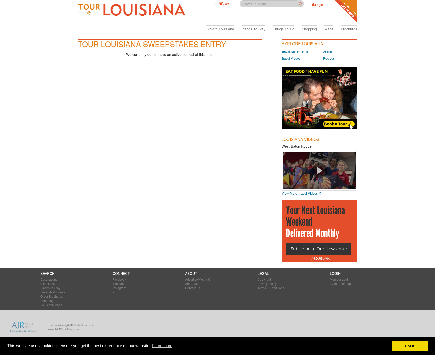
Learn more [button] (162, 346)
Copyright (264, 279)
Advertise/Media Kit (198, 279)
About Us (191, 283)
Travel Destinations (295, 51)
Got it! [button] (410, 346)
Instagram (119, 288)
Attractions (47, 283)
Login (319, 4)
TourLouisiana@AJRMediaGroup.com (71, 325)
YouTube (119, 283)
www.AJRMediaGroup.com (64, 329)
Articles (328, 51)
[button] (220, 29)
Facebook (119, 279)
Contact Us (192, 288)
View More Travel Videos (300, 193)
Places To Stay (50, 288)
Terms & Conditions (271, 288)
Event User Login (341, 283)
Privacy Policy (267, 283)
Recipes (329, 58)
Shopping (47, 300)
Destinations (48, 279)
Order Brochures (51, 296)
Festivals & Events (52, 292)
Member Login (340, 279)
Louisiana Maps (51, 305)
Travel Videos (291, 58)
